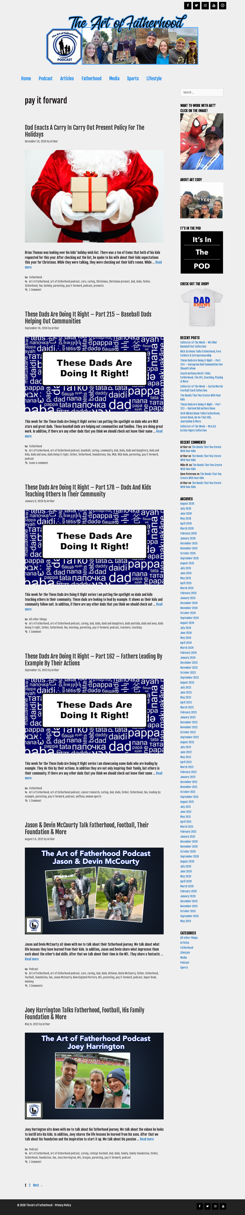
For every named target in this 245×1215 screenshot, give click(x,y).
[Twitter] (196, 5)
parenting (59, 286)
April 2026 (186, 523)
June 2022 (186, 752)
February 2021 (188, 831)
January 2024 (188, 657)
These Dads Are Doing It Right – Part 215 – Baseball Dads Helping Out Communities (88, 318)
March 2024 (187, 647)
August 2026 (187, 503)
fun (40, 286)
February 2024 (188, 652)
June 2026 (186, 513)
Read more (32, 959)
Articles (67, 78)
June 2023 (186, 692)
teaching (137, 627)
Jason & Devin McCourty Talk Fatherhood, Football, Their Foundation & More (87, 829)
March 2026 (187, 528)
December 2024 (189, 603)
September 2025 (189, 558)
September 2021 (189, 796)
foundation (41, 977)
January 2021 (187, 836)
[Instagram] (205, 5)
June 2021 (185, 811)
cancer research (90, 792)
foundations (99, 454)
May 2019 (185, 921)
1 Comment (35, 290)
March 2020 (187, 886)
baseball (85, 450)
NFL (100, 977)
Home (26, 78)
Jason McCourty (63, 977)
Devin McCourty (127, 973)
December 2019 (188, 901)
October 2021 (187, 791)
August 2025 (187, 563)
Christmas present (119, 281)
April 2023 (186, 702)
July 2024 (185, 627)
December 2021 (188, 782)
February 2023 (188, 712)
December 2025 (189, 543)
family (124, 1153)
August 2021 (187, 801)
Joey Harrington (66, 1157)
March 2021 (186, 826)
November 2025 (189, 548)
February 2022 (188, 772)
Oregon (86, 1157)
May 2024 (185, 637)
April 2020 (186, 881)
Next (38, 1185)
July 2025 (185, 568)
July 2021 (185, 806)
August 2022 (187, 742)
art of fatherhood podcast (65, 281)
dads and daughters (137, 450)
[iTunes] (222, 5)
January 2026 (188, 538)
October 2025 (188, 553)
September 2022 (189, 737)
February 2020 (188, 891)
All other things (38, 619)
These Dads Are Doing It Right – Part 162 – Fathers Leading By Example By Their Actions (93, 660)
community (106, 450)
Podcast (46, 78)
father (146, 281)
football (29, 977)
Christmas (102, 281)
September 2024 (189, 618)
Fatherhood (91, 78)
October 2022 (188, 732)
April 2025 (186, 583)
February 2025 (188, 593)
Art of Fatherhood (39, 281)
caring (91, 281)
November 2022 (189, 727)
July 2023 (185, 687)
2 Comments (35, 986)
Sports (133, 78)
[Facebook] (187, 5)
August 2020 (187, 861)
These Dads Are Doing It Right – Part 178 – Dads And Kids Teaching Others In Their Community (88, 491)
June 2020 (186, 871)
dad (133, 281)
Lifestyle (154, 78)
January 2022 (187, 777)
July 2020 (185, 866)
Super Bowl (150, 977)
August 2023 (187, 682)
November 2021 (188, 787)
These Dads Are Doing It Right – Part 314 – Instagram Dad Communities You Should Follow (201, 364)
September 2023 (189, 677)
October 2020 (188, 851)
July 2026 (185, 508)
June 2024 (186, 632)
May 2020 (185, 876)
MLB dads (123, 454)
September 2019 (189, 916)
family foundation (139, 1153)
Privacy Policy (63, 1205)
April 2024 (186, 642)
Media (114, 78)
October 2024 (188, 613)
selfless (80, 796)
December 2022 (189, 722)
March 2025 (187, 588)
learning (73, 627)
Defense (112, 973)
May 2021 (185, 816)
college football (99, 1153)
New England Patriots (85, 977)
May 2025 (185, 578)
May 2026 (185, 518)
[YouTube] (214, 5)
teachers (125, 627)
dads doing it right (58, 454)
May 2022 (185, 757)
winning (29, 981)
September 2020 (189, 856)
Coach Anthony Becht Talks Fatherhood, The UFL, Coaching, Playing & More (201, 377)
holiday (48, 286)
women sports (93, 796)
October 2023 (188, 672)
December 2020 (189, 841)
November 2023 (189, 667)
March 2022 (187, 767)
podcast (87, 286)
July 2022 (185, 747)
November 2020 (189, 846)
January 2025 (187, 598)
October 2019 (187, 911)
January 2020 (188, 896)
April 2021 (185, 821)
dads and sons (38, 454)
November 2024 (189, 608)
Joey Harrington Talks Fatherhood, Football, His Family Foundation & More (84, 1014)
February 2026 (188, 533)
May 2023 (185, 697)
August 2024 (187, 623)
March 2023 (187, 707)
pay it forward (74, 286)
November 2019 (188, 906)
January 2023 (188, 717)
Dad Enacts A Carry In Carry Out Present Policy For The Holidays (84, 131)
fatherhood (31, 286)
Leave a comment (38, 463)
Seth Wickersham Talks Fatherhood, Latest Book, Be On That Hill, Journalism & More (200, 417)
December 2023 (189, 662)
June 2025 (186, 573)
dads (138, 281)
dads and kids (132, 623)
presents (99, 286)
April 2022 (186, 762)
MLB (114, 454)
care (83, 281)
